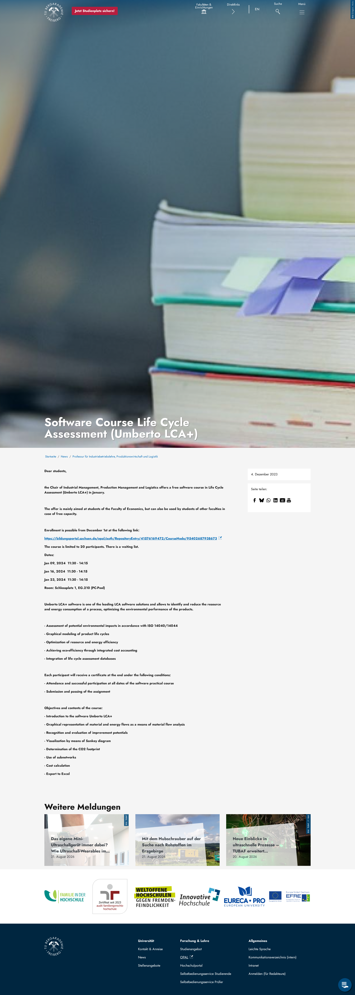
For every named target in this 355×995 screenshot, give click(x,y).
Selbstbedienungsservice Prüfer (201, 982)
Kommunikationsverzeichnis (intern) (272, 957)
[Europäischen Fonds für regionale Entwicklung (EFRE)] (290, 896)
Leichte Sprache (260, 949)
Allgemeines (258, 940)
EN (257, 9)
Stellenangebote (149, 965)
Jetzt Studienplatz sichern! (94, 10)
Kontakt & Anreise (150, 949)
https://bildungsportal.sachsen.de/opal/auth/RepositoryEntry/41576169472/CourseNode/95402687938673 (130, 538)
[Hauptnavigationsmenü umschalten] (302, 12)
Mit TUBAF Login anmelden (278, 973)
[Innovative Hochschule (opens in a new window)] (200, 896)
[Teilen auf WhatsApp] (268, 500)
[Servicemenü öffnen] (345, 985)
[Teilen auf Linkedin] (275, 500)
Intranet (254, 965)
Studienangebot (191, 949)
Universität (146, 940)
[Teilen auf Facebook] (254, 500)
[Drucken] (289, 500)
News (64, 456)
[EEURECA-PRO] (245, 896)
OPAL (184, 957)
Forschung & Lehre (194, 940)
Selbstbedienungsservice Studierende (205, 973)
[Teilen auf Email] (282, 500)
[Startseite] (53, 12)
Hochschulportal (191, 965)
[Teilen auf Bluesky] (261, 500)
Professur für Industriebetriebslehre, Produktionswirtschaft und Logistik (115, 456)
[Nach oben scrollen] (345, 968)
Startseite (50, 456)
